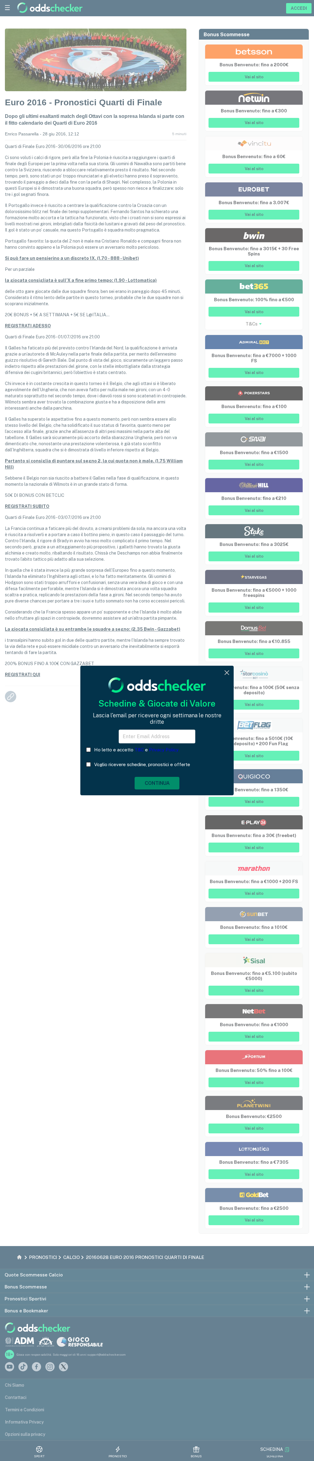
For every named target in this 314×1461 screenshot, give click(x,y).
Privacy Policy (163, 749)
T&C (139, 749)
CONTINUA (157, 783)
